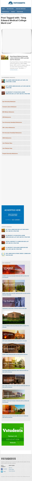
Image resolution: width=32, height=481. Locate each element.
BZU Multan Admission (8, 112)
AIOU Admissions (6, 138)
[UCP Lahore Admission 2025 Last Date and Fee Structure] (3, 87)
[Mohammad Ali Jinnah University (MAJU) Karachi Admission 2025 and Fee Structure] (13, 409)
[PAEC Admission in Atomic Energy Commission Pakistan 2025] (3, 254)
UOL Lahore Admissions (8, 127)
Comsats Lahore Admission (9, 106)
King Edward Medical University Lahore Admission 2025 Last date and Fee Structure (19, 58)
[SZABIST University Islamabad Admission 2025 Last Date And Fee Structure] (13, 269)
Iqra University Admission (8, 101)
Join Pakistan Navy (7, 143)
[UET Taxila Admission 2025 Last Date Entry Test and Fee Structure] (3, 230)
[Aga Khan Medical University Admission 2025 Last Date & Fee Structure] (13, 317)
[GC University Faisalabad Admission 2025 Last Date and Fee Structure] (3, 248)
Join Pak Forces (5, 11)
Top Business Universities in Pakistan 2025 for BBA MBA (14, 308)
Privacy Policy (11, 469)
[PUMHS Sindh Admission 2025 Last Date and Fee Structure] (13, 348)
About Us (10, 467)
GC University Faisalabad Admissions (12, 132)
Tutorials (13, 11)
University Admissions (21, 8)
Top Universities (10, 8)
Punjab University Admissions (10, 153)
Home (3, 8)
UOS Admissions (6, 117)
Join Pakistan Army (7, 148)
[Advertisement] (16, 40)
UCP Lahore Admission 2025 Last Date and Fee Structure (14, 340)
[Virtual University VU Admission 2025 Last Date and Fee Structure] (3, 242)
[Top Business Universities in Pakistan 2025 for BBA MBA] (13, 302)
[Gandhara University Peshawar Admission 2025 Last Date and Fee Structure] (13, 394)
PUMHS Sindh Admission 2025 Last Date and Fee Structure (15, 354)
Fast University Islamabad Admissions (12, 122)
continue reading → (14, 69)
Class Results (20, 11)
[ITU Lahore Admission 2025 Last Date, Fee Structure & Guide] (3, 81)
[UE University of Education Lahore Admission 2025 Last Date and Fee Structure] (3, 93)
